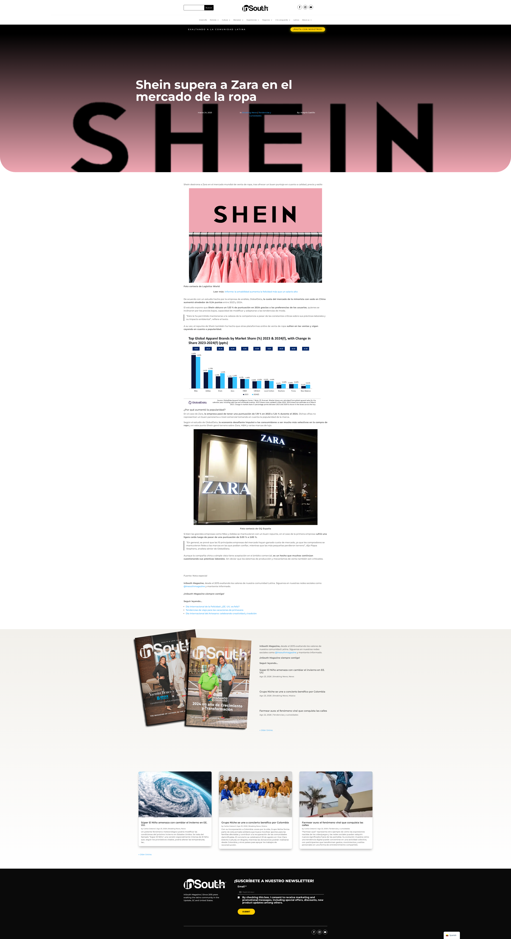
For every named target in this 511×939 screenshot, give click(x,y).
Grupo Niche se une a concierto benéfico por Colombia (292, 691)
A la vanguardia (281, 20)
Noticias (213, 20)
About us (305, 20)
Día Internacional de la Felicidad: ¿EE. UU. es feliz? (213, 606)
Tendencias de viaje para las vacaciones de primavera (214, 610)
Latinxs (296, 20)
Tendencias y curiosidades (285, 715)
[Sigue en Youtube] (311, 7)
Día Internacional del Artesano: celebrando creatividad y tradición (221, 613)
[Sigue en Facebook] (299, 7)
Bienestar (237, 20)
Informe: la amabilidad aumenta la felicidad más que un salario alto (261, 291)
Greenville (203, 20)
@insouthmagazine (194, 586)
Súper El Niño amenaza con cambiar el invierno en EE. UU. (292, 671)
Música (292, 695)
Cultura (225, 20)
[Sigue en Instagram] (305, 7)
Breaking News (249, 112)
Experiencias (252, 20)
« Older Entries (266, 730)
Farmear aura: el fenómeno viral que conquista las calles (293, 710)
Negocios (266, 20)
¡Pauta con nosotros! (307, 29)
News (291, 676)
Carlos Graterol (149, 829)
